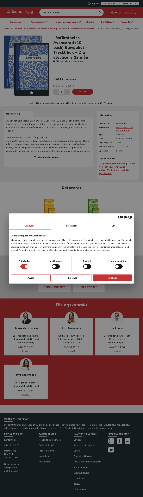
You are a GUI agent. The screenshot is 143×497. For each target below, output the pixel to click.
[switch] (56, 266)
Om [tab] (113, 226)
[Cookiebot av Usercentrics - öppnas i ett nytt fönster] (120, 218)
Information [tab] (71, 226)
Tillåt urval (71, 277)
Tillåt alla (112, 277)
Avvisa (31, 277)
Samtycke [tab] (29, 226)
